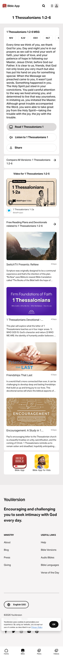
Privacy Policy (36, 627)
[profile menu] (54, 6)
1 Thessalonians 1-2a (26, 209)
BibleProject (18, 212)
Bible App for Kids (42, 470)
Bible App (19, 470)
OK (53, 624)
